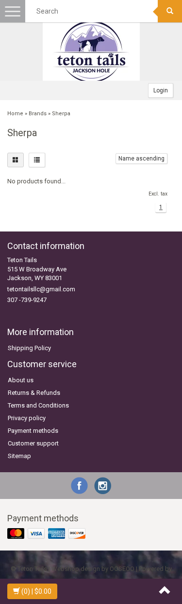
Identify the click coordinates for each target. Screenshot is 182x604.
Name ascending (141, 158)
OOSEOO (122, 568)
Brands (38, 113)
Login (160, 90)
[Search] (170, 11)
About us (20, 380)
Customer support (33, 443)
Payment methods (33, 430)
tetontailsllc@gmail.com (41, 289)
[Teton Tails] (91, 51)
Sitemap (19, 456)
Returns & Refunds (34, 392)
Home (15, 113)
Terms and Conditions (38, 405)
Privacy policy (27, 418)
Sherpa (61, 113)
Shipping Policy (29, 348)
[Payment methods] (47, 533)
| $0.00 (36, 591)
